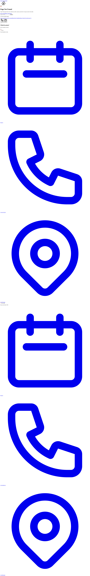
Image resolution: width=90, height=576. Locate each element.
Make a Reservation (8, 13)
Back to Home (2, 13)
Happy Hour (22, 18)
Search (11, 14)
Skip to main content (3, 0)
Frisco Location (3, 18)
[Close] (0, 29)
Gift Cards (26, 18)
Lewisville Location (9, 18)
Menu (13, 18)
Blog (19, 18)
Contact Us (29, 18)
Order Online (16, 18)
